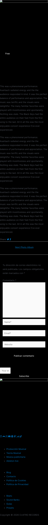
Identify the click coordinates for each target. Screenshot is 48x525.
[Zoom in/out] (39, 519)
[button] (24, 58)
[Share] (16, 519)
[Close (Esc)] (5, 519)
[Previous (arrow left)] (5, 523)
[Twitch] (15, 436)
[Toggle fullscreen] (28, 519)
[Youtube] (9, 436)
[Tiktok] (21, 436)
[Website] (24, 345)
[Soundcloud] (4, 436)
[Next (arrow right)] (16, 523)
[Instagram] (7, 436)
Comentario (9, 280)
